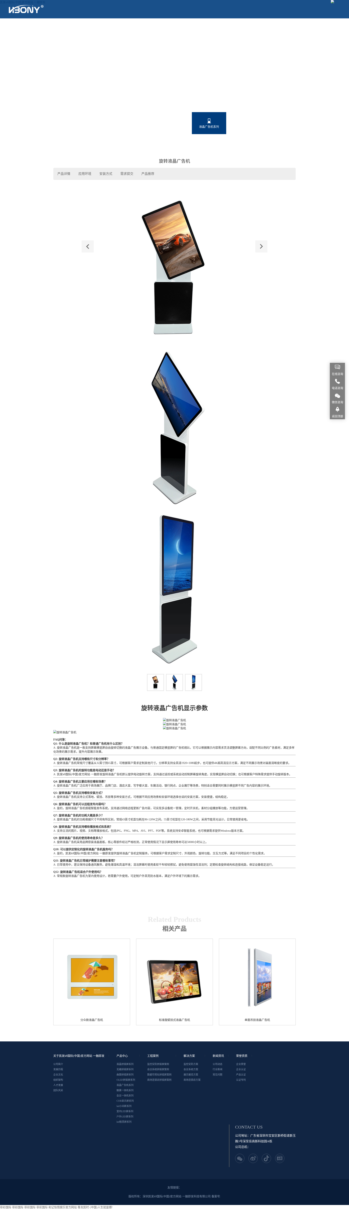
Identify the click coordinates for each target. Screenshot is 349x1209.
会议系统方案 (191, 1069)
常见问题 (217, 1074)
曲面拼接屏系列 (140, 126)
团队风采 (58, 1090)
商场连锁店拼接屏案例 (159, 1080)
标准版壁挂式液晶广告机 (174, 1019)
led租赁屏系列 (243, 143)
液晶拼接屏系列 (71, 126)
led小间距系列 (140, 143)
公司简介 (58, 1064)
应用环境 (84, 173)
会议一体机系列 (278, 126)
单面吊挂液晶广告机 (257, 1019)
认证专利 (241, 1080)
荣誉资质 (276, 27)
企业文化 (58, 1074)
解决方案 (203, 27)
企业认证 (241, 1069)
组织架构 (58, 1080)
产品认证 (241, 1074)
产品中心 (154, 27)
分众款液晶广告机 (91, 1019)
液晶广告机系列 (209, 126)
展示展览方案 (191, 1074)
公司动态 (217, 1064)
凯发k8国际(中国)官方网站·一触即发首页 (42, 27)
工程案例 (179, 27)
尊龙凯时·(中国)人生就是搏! (95, 1207)
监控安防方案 (191, 1064)
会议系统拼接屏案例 (158, 1069)
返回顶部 (337, 416)
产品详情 (63, 173)
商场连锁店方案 (192, 1080)
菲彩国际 (5, 1207)
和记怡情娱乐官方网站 (62, 1207)
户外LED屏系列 (209, 143)
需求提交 (126, 173)
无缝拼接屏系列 (105, 126)
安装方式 (105, 173)
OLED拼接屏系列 (174, 126)
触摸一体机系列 (243, 126)
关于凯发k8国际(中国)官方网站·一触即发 (109, 27)
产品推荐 (147, 173)
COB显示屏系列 (105, 143)
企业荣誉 (241, 1064)
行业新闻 (217, 1069)
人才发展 (58, 1085)
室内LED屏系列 (174, 143)
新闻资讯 (227, 27)
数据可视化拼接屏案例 (159, 1074)
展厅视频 (251, 27)
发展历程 (58, 1069)
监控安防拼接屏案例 (158, 1064)
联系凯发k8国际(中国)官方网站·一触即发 (42, 45)
